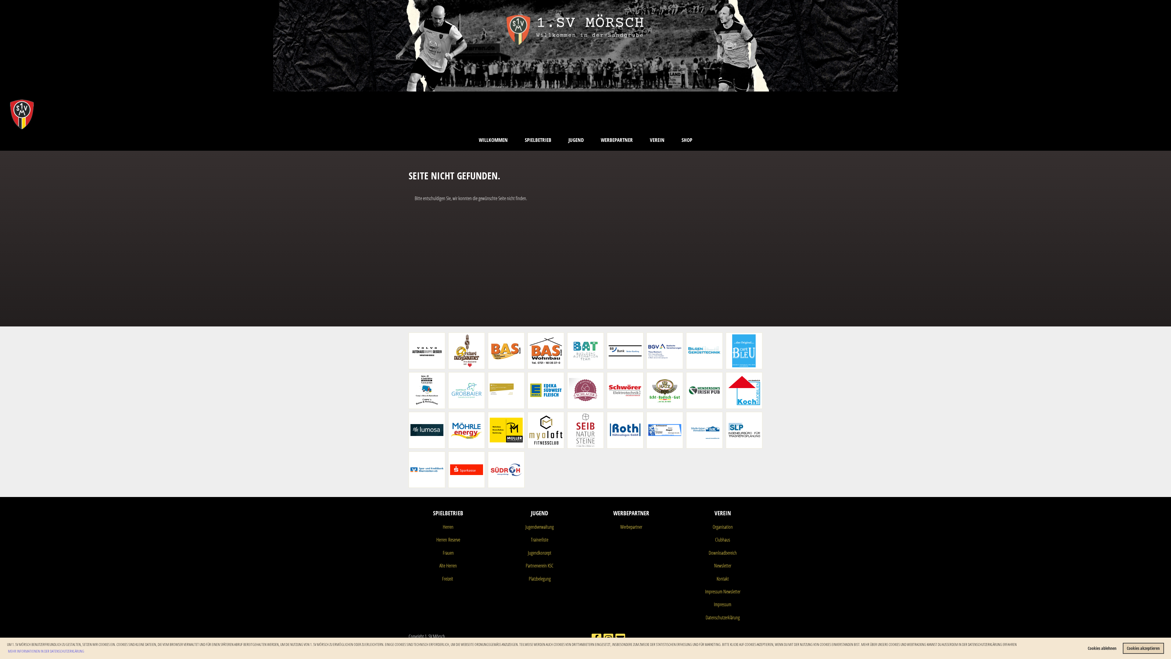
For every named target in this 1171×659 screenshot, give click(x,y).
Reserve (453, 539)
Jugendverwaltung (539, 527)
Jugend (576, 139)
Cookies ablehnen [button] (1102, 648)
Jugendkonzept (539, 552)
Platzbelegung (540, 578)
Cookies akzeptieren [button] (1143, 648)
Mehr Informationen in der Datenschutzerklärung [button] (46, 651)
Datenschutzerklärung (723, 617)
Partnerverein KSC (539, 565)
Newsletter (722, 565)
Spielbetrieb (538, 139)
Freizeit (447, 578)
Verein (657, 139)
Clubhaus (722, 539)
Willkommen (493, 139)
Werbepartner (617, 139)
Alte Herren (448, 565)
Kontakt (723, 578)
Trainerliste (539, 539)
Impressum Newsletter (722, 591)
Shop (687, 139)
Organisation (723, 527)
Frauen (448, 552)
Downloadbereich (723, 552)
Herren (448, 527)
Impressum (722, 604)
